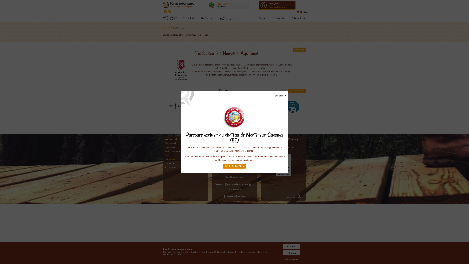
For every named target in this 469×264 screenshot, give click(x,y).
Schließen (280, 96)
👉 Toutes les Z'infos (234, 166)
